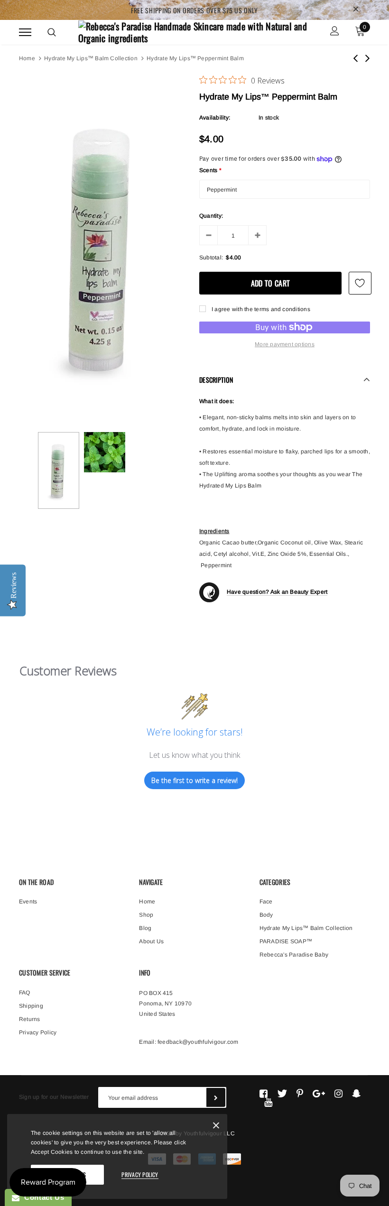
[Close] (216, 1127)
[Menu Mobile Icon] (25, 32)
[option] (104, 247)
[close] (356, 10)
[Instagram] (338, 1093)
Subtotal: (211, 257)
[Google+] (319, 1093)
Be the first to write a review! (194, 780)
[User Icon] (334, 32)
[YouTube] (268, 1102)
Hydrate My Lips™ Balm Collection (91, 58)
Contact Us (41, 1197)
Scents (210, 170)
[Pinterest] (299, 1093)
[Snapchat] (356, 1093)
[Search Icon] (51, 32)
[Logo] (193, 31)
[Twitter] (282, 1093)
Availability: (214, 117)
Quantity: (211, 215)
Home (27, 58)
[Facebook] (263, 1093)
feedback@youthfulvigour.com (197, 1042)
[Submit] (215, 1097)
